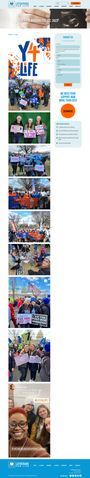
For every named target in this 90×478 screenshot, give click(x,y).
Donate (70, 6)
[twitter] (76, 476)
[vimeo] (81, 476)
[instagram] (73, 476)
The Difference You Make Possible (68, 134)
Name (57, 52)
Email (57, 58)
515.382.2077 (63, 476)
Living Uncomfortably (64, 143)
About (35, 6)
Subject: (58, 66)
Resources (49, 6)
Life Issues (56, 6)
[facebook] (71, 476)
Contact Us (77, 6)
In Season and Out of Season (66, 127)
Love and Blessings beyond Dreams (68, 130)
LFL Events (41, 6)
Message (58, 72)
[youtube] (78, 476)
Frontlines (64, 6)
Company (58, 44)
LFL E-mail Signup (76, 3)
